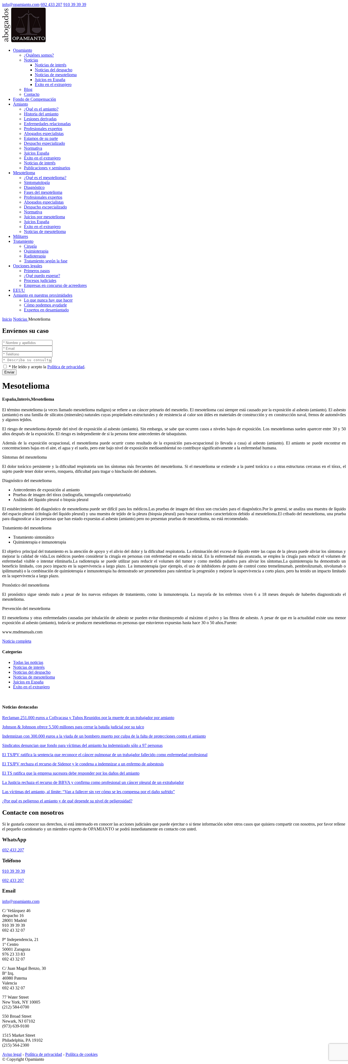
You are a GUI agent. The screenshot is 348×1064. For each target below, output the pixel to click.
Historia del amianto (41, 114)
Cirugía (30, 246)
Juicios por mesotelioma (44, 216)
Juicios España (36, 153)
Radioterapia (35, 256)
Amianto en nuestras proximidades (42, 295)
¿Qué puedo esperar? (42, 275)
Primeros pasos (37, 270)
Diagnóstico (34, 187)
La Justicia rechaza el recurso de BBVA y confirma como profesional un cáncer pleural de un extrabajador (93, 782)
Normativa (33, 148)
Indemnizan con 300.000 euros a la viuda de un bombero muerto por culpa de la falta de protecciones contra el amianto (104, 736)
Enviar (9, 372)
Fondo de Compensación (34, 99)
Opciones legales (27, 265)
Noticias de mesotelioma (56, 74)
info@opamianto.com (20, 4)
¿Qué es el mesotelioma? (45, 177)
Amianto (20, 104)
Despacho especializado (44, 143)
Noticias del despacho (53, 70)
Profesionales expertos (43, 128)
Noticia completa (16, 641)
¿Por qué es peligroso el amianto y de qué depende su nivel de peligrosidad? (67, 801)
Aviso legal (11, 1054)
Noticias (31, 60)
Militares (20, 236)
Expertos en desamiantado (46, 310)
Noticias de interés (50, 65)
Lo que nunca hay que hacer (48, 300)
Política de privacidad (65, 366)
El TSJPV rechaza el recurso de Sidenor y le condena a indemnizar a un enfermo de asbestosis (83, 764)
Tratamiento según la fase (45, 261)
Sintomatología (37, 182)
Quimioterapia (36, 251)
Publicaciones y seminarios (47, 167)
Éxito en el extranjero (53, 84)
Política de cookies (82, 1054)
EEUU (19, 290)
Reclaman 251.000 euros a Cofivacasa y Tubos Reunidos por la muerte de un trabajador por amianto (88, 717)
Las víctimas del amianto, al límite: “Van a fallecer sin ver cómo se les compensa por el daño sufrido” (88, 791)
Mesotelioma (24, 172)
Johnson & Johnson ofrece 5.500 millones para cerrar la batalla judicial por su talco (73, 727)
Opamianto (22, 50)
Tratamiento (23, 241)
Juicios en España (50, 79)
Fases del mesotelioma (43, 192)
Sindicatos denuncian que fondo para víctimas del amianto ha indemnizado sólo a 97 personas (82, 745)
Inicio (7, 319)
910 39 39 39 (74, 4)
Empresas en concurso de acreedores (55, 285)
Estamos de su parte (41, 138)
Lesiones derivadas (40, 118)
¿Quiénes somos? (39, 55)
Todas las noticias (28, 662)
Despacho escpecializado (45, 207)
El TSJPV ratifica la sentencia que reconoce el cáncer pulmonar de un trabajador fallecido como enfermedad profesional (104, 754)
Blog (28, 89)
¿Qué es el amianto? (41, 109)
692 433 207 (51, 4)
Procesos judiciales (40, 280)
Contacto (31, 94)
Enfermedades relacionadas (47, 123)
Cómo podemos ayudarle (45, 305)
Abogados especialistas (44, 133)
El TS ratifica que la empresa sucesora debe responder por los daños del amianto (70, 773)
